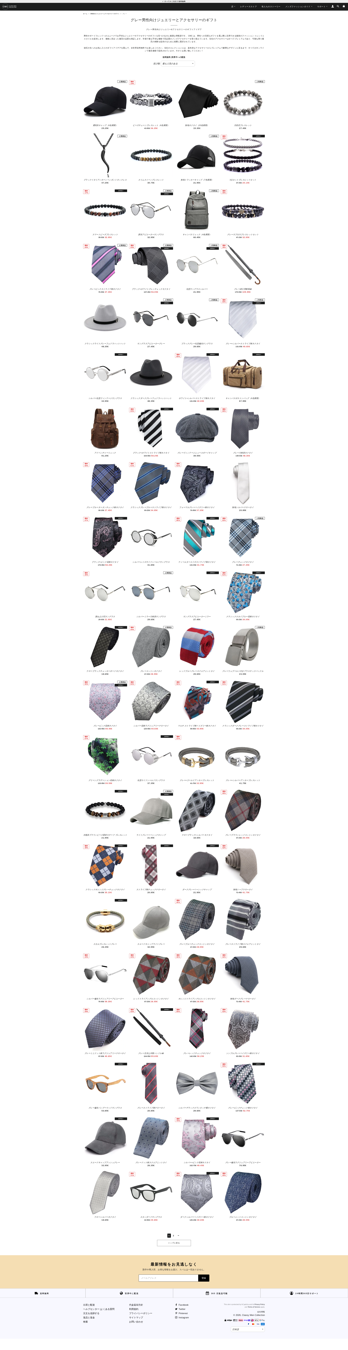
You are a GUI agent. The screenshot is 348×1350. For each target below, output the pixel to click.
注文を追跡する (91, 1313)
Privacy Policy (259, 1304)
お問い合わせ (136, 1321)
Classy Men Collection (253, 1315)
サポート (321, 6)
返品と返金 (89, 1317)
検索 (85, 1321)
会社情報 (261, 1312)
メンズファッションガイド (297, 6)
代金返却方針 (136, 1305)
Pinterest (183, 1313)
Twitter (181, 1309)
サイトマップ (136, 1317)
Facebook (183, 1305)
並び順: (156, 63)
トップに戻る (174, 1243)
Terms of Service (254, 1307)
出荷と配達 (89, 1305)
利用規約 (133, 1309)
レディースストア (248, 6)
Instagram (183, 1317)
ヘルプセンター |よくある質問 (98, 1309)
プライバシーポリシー (140, 1313)
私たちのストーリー (271, 6)
